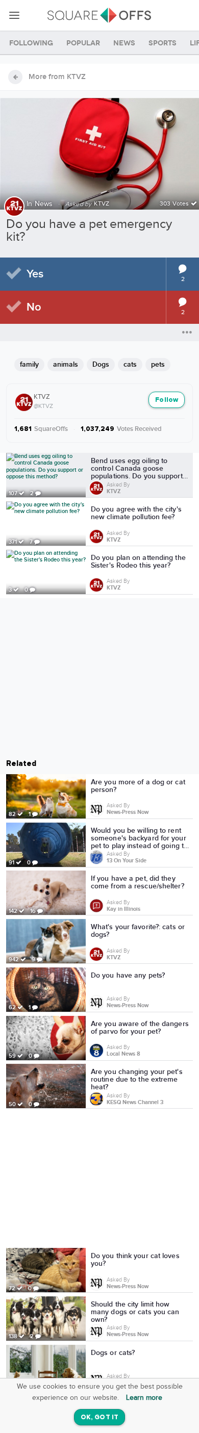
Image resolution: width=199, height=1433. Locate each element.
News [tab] (124, 43)
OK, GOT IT (99, 1417)
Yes (35, 274)
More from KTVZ (57, 77)
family (29, 364)
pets (158, 364)
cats (130, 364)
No (34, 307)
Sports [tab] (162, 43)
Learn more (144, 1398)
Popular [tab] (83, 43)
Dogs (100, 364)
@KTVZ (43, 406)
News (44, 204)
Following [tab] (31, 43)
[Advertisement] (99, 1180)
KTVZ (42, 397)
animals (65, 364)
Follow (166, 400)
